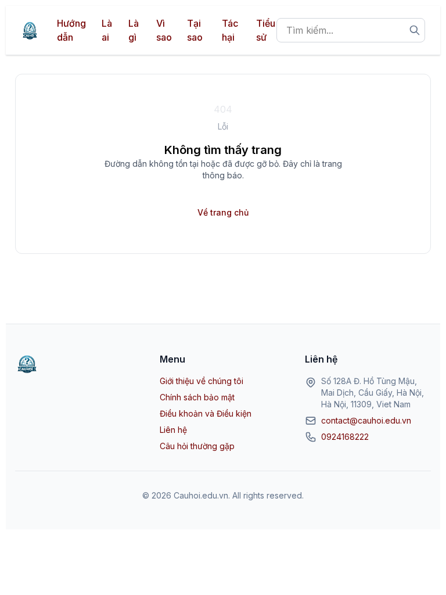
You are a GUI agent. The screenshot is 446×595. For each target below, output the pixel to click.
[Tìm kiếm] (414, 30)
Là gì (133, 30)
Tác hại (230, 30)
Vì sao (164, 30)
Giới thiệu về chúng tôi (201, 381)
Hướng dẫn (71, 30)
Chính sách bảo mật (197, 397)
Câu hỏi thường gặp (197, 446)
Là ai (107, 30)
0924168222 (345, 437)
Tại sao (195, 30)
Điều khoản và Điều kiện (205, 413)
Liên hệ (173, 430)
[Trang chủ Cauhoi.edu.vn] (29, 30)
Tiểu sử (265, 30)
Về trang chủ (223, 212)
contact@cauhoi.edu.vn (366, 420)
